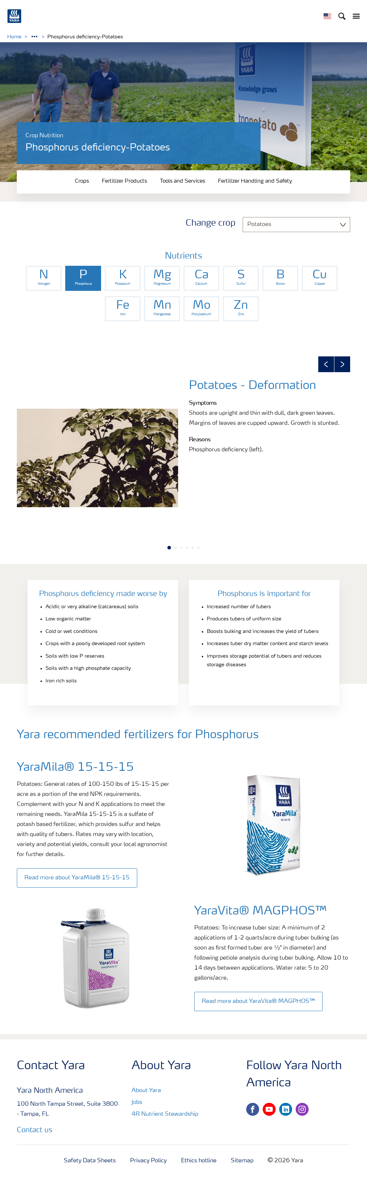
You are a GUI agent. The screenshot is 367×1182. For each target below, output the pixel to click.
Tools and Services (182, 181)
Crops (82, 181)
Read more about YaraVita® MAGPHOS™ (258, 1001)
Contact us (34, 1130)
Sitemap (242, 1161)
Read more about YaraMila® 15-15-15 (77, 878)
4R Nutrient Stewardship (165, 1114)
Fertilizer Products (124, 181)
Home (14, 36)
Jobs (137, 1102)
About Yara (146, 1091)
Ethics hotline (198, 1161)
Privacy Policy (148, 1161)
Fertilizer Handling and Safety (255, 181)
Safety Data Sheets (90, 1161)
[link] (44, 278)
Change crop (210, 223)
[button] (326, 364)
